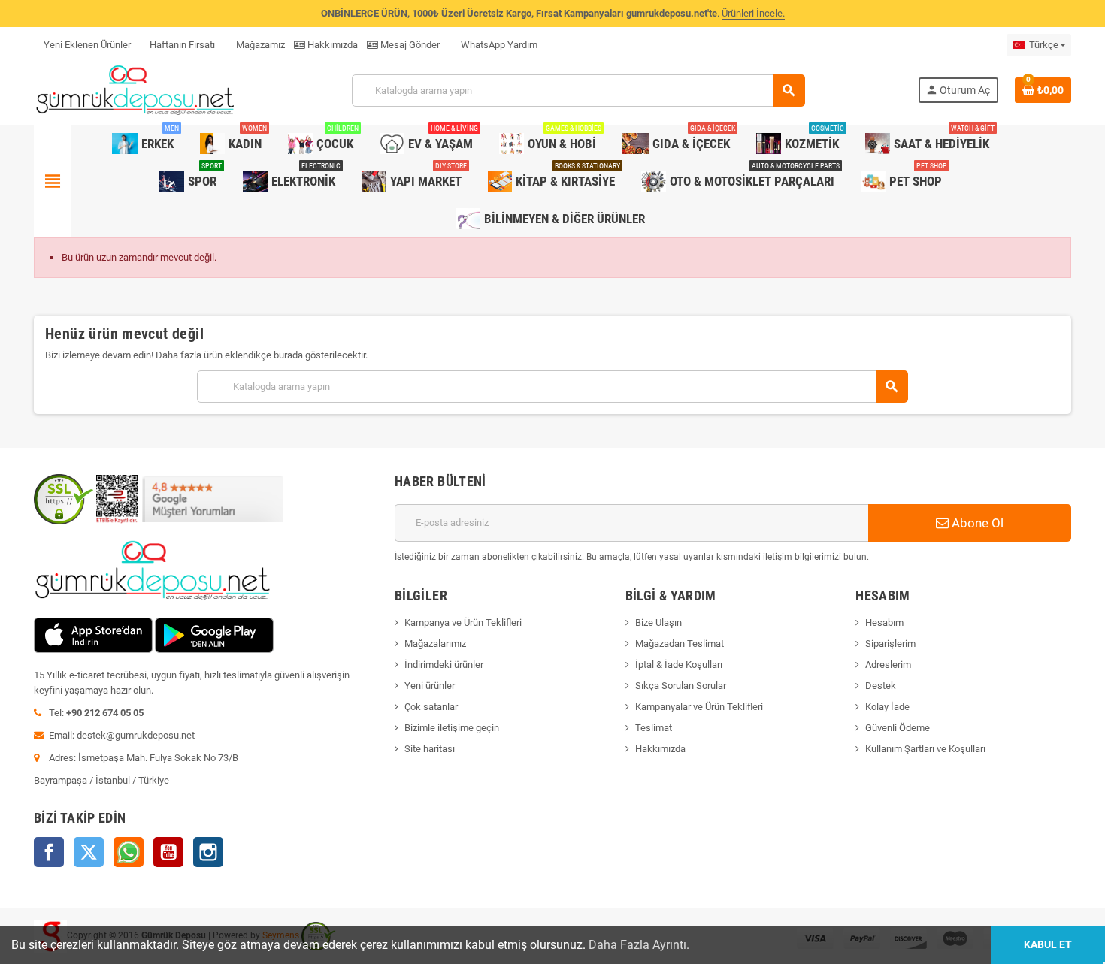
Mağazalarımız (435, 643)
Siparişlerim (890, 643)
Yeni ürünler (429, 685)
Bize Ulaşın (658, 622)
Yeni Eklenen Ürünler (87, 44)
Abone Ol (976, 522)
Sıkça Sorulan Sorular (680, 685)
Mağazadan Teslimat (679, 643)
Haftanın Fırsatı (182, 44)
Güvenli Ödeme (897, 727)
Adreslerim (888, 664)
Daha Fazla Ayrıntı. (639, 945)
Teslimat (653, 727)
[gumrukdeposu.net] (136, 89)
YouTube (168, 852)
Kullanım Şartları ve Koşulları (925, 748)
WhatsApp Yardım (498, 44)
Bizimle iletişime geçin (451, 727)
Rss (129, 852)
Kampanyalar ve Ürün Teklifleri (699, 706)
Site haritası (429, 748)
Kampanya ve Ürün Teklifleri (463, 622)
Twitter (89, 852)
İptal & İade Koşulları (678, 664)
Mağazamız (259, 44)
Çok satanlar (431, 706)
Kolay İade (887, 706)
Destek (880, 685)
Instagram (208, 852)
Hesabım (884, 622)
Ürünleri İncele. (753, 13)
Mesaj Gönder (409, 44)
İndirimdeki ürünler (443, 664)
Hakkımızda (331, 44)
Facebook (49, 852)
